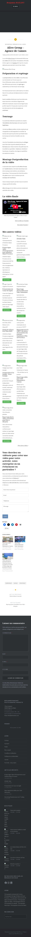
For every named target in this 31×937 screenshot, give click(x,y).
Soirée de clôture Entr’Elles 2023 (8, 330)
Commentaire (7, 633)
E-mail (4, 661)
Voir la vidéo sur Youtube (22, 220)
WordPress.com (18, 933)
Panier (6, 746)
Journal (6, 759)
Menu (16, 6)
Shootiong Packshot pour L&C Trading (14, 797)
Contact (6, 740)
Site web (5, 669)
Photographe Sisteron (19, 901)
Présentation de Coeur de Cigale (7, 289)
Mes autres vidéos (23, 445)
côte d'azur (22, 583)
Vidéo (24, 44)
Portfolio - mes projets (10, 762)
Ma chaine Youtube (22, 225)
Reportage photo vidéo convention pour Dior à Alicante (8, 419)
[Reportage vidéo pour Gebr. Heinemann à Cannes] (7, 539)
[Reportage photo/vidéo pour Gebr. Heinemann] (20, 539)
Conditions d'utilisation (10, 753)
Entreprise (8, 44)
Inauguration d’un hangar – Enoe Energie (8, 374)
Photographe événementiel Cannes (13, 894)
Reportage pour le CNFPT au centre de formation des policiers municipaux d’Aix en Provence (22, 333)
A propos (6, 743)
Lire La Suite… (6, 279)
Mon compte (7, 750)
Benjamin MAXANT (15, 2)
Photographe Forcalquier (10, 903)
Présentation (17, 44)
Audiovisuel (9, 583)
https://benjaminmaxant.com (11, 715)
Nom (4, 654)
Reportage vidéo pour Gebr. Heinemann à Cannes (22, 379)
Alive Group (11, 58)
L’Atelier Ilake (21, 239)
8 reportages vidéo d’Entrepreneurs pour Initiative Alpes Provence (7, 251)
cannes (15, 583)
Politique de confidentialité (11, 756)
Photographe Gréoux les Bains (18, 905)
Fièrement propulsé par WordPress (13, 932)
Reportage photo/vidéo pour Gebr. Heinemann (22, 290)
